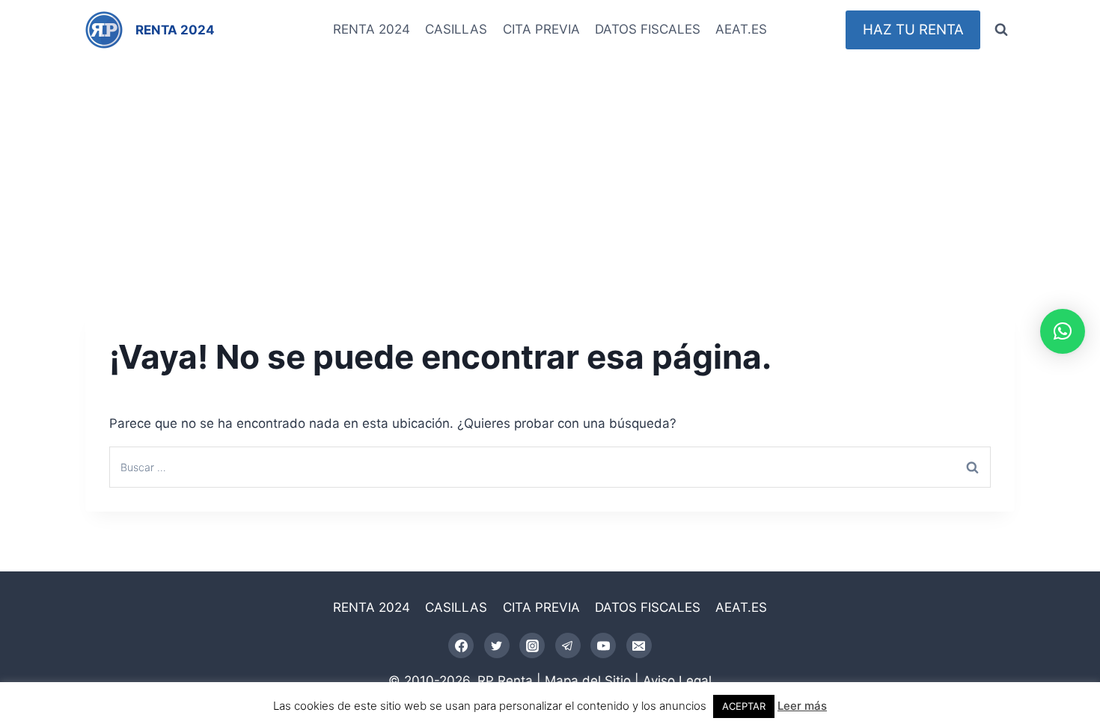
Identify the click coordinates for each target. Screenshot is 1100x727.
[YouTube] (603, 645)
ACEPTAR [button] (744, 706)
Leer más (802, 706)
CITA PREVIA (541, 29)
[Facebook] (461, 645)
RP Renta (505, 680)
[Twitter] (497, 645)
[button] (1062, 331)
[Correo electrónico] (639, 645)
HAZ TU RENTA (913, 29)
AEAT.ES (741, 29)
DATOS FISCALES (647, 29)
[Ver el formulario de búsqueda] (1001, 29)
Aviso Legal (677, 680)
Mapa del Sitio (588, 680)
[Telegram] (568, 645)
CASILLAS (456, 29)
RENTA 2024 (371, 29)
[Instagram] (532, 645)
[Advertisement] (550, 172)
